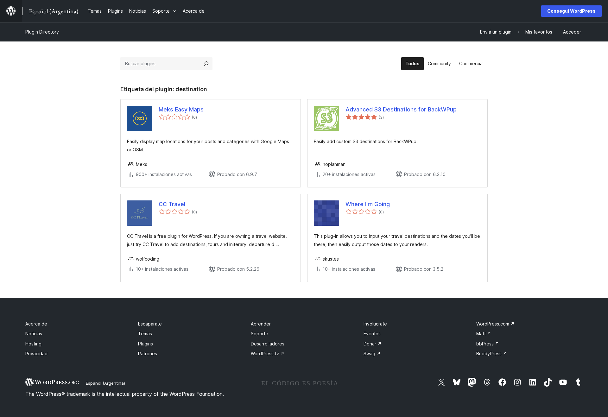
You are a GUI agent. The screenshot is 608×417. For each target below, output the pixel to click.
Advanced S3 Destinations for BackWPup (401, 109)
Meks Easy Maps (181, 109)
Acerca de (36, 323)
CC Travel (172, 204)
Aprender (261, 323)
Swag (372, 353)
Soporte (259, 333)
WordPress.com (495, 323)
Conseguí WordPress (571, 11)
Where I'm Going (367, 204)
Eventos (372, 333)
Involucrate (375, 323)
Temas (145, 333)
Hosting (33, 343)
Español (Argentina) (105, 383)
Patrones (147, 353)
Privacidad (36, 353)
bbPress (487, 343)
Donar (373, 343)
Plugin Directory (42, 32)
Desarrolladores (267, 343)
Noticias (33, 333)
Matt (483, 333)
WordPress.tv (267, 353)
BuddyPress (491, 353)
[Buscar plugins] (206, 63)
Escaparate (150, 323)
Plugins (145, 343)
